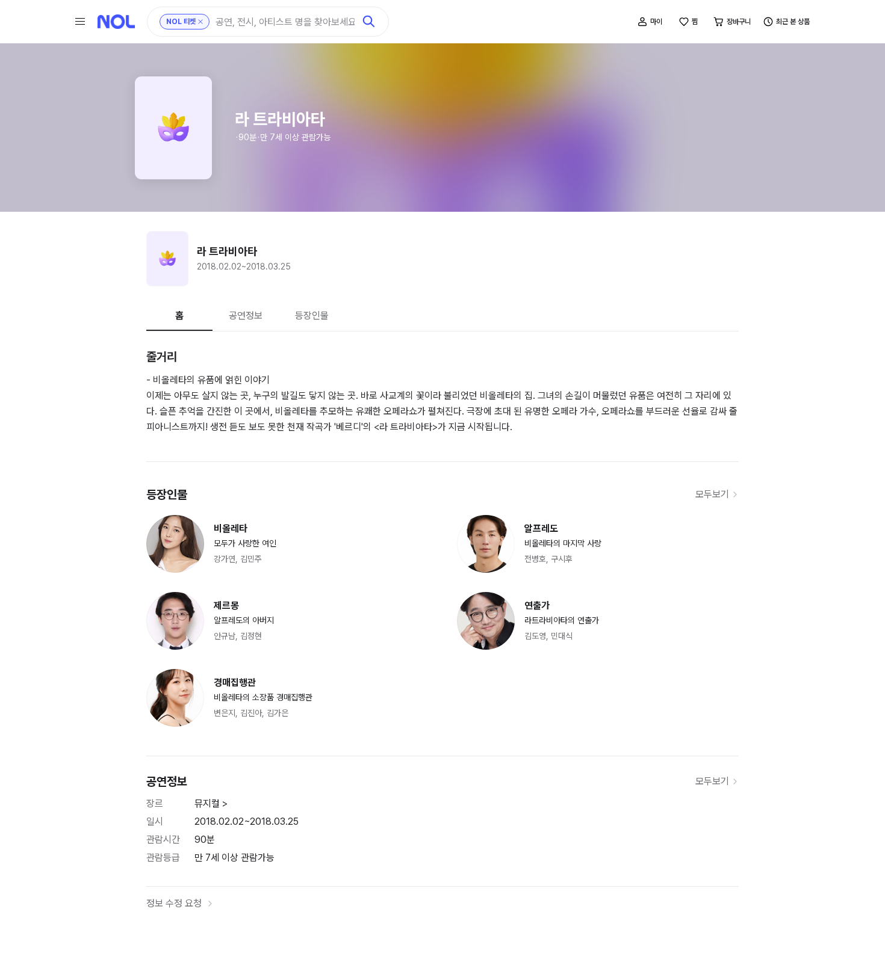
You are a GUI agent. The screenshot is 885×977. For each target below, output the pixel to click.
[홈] (116, 21)
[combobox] (285, 22)
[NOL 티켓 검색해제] (200, 21)
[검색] (369, 21)
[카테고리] (80, 21)
